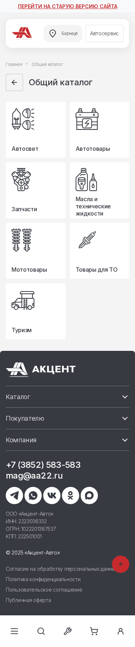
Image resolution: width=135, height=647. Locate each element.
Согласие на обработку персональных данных (62, 569)
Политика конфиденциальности (43, 579)
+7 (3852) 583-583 (43, 465)
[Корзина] (94, 631)
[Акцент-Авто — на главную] (23, 33)
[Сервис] (67, 631)
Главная (14, 64)
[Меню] (14, 631)
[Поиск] (41, 631)
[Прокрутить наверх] (120, 564)
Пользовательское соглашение (44, 590)
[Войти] (120, 631)
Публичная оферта (28, 600)
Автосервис (104, 33)
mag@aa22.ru (34, 475)
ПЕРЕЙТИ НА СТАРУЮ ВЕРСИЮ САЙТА (67, 6)
